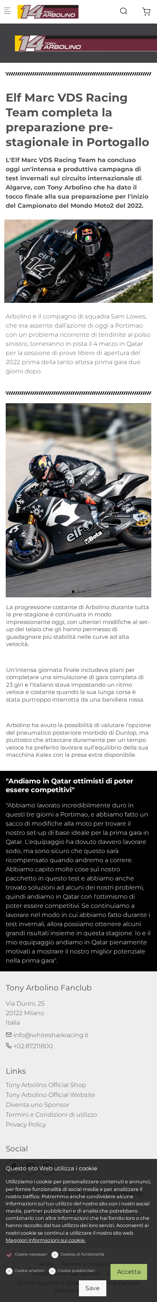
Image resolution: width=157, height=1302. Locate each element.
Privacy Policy (26, 1124)
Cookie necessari (31, 1254)
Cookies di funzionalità (82, 1254)
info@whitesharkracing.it (50, 1035)
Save (92, 1288)
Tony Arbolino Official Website (50, 1094)
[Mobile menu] (7, 11)
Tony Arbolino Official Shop (46, 1085)
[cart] (146, 12)
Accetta (129, 1271)
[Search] (123, 11)
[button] (73, 592)
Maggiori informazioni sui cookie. (46, 1240)
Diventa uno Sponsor (37, 1104)
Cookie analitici (30, 1270)
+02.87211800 (32, 1046)
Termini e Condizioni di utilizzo (51, 1114)
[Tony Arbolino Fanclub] (48, 11)
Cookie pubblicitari (76, 1270)
